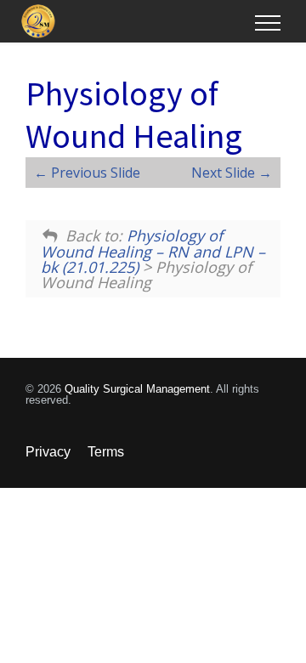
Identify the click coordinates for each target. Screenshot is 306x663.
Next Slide (224, 172)
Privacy (48, 452)
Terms (106, 452)
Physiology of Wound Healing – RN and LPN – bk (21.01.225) (153, 251)
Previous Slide (94, 172)
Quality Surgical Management (137, 388)
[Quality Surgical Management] (138, 21)
